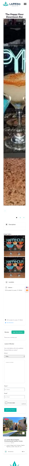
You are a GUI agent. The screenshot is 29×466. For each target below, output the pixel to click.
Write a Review (18, 332)
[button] (26, 4)
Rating (6, 353)
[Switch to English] (26, 287)
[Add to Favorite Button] (23, 433)
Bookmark (16, 217)
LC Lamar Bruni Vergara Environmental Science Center (13, 440)
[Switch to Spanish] (26, 290)
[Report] (24, 217)
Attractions (10, 451)
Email (6, 393)
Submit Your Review (10, 410)
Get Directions (10, 322)
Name (6, 386)
